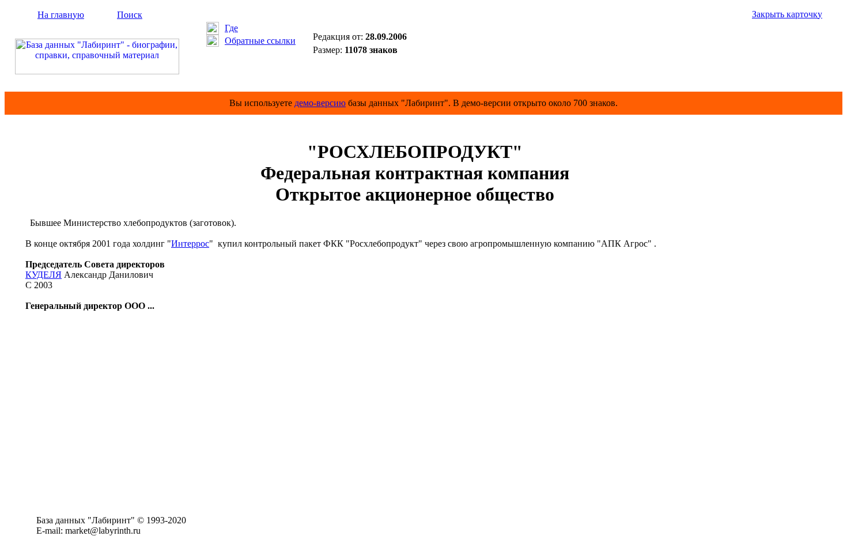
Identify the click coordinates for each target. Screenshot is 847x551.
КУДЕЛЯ (43, 275)
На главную (60, 15)
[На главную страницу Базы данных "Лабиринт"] (97, 71)
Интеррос (190, 243)
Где (231, 28)
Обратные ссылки (260, 41)
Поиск (129, 15)
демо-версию (320, 103)
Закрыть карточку (787, 14)
